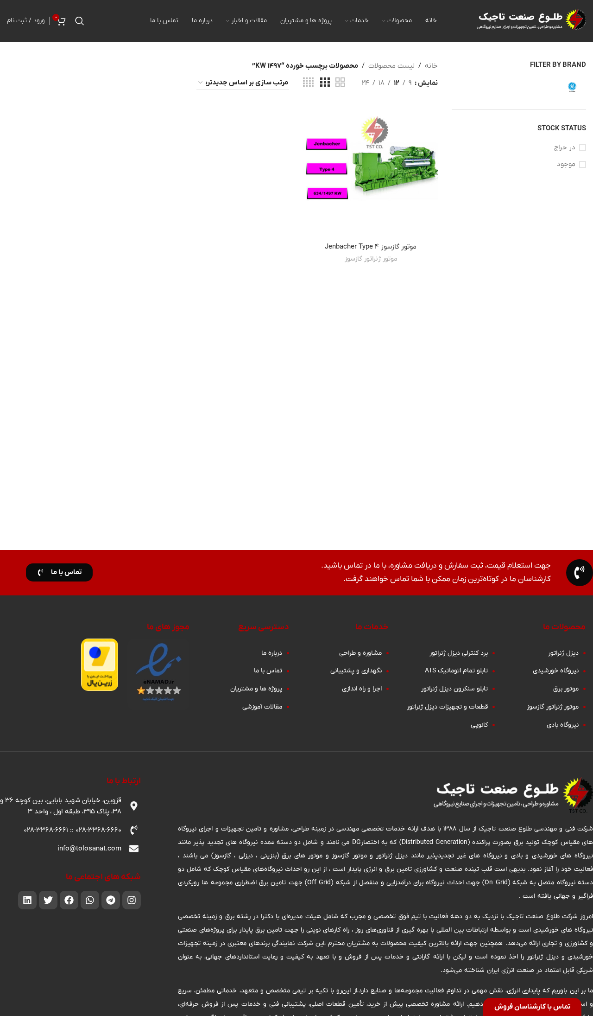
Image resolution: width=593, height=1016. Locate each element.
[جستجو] (79, 21)
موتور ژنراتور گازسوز (371, 259)
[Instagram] (131, 900)
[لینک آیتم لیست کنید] (540, 653)
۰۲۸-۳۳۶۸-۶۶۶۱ (46, 830)
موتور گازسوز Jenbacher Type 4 (370, 246)
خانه (431, 65)
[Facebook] (69, 900)
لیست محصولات (391, 65)
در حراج (564, 147)
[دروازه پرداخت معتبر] (99, 664)
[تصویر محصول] (370, 171)
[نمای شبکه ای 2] (340, 82)
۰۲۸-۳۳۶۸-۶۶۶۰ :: (94, 830)
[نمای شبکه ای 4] (308, 82)
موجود (566, 164)
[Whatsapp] (90, 900)
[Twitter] (48, 900)
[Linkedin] (27, 900)
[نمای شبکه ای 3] (324, 82)
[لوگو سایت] (530, 20)
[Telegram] (110, 900)
